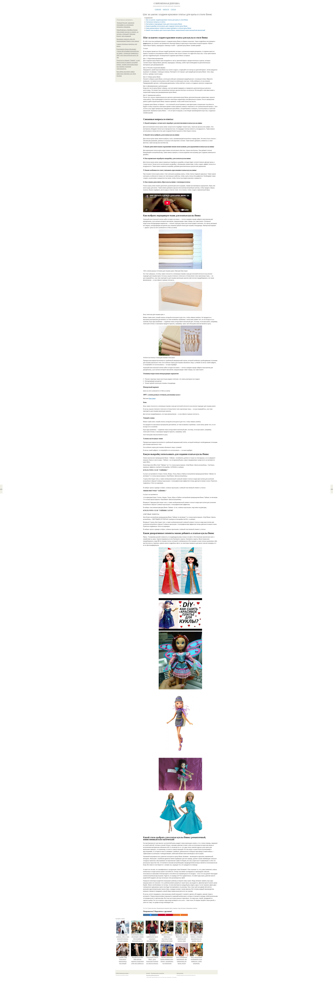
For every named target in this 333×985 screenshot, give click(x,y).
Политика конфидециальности (152, 975)
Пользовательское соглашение (157, 973)
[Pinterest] (165, 915)
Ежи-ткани (152, 398)
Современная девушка (166, 3)
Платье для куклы (152, 908)
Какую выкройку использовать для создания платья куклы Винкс (166, 26)
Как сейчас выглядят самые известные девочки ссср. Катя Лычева (126, 74)
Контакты (148, 973)
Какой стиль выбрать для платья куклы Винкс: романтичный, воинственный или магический (175, 30)
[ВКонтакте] (150, 915)
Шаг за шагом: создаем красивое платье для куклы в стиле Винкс (167, 20)
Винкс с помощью (173, 908)
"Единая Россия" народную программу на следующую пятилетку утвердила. (125, 25)
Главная (158, 9)
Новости (166, 9)
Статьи (173, 9)
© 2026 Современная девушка (122, 973)
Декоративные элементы (191, 908)
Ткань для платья (182, 908)
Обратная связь (180, 973)
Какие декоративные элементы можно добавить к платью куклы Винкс (168, 28)
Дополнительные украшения (162, 908)
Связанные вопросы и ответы (155, 22)
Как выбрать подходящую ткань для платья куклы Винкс (164, 24)
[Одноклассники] (180, 915)
